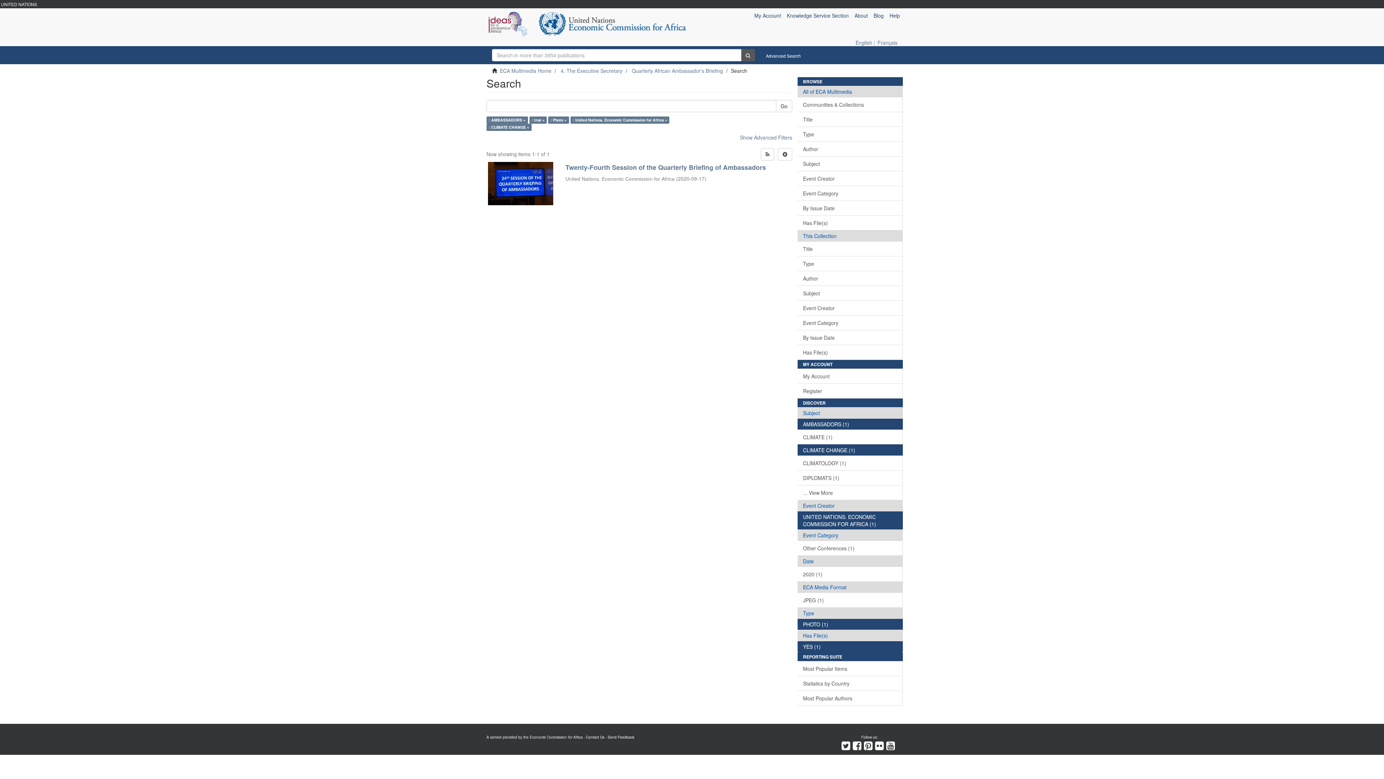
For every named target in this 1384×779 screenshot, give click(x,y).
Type (808, 134)
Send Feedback (621, 737)
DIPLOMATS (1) (821, 477)
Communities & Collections (833, 104)
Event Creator (819, 178)
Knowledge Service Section (818, 15)
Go (784, 106)
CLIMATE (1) (818, 437)
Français (887, 42)
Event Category (820, 193)
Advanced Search (783, 56)
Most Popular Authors (827, 698)
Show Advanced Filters (766, 137)
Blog (879, 15)
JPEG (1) (813, 600)
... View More (818, 492)
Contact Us (595, 737)
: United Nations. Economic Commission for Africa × (620, 120)
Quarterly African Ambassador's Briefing (677, 70)
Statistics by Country (826, 683)
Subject (811, 163)
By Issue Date (819, 208)
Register (812, 391)
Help (895, 15)
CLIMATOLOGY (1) (824, 463)
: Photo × (558, 120)
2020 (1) (812, 574)
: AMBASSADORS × (507, 120)
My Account (816, 376)
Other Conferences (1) (829, 548)
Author (810, 149)
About (861, 15)
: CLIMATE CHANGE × (509, 127)
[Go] (748, 55)
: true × (538, 120)
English (864, 42)
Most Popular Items (825, 668)
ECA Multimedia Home (525, 70)
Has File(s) (815, 222)
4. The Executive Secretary (591, 70)
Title (808, 119)
